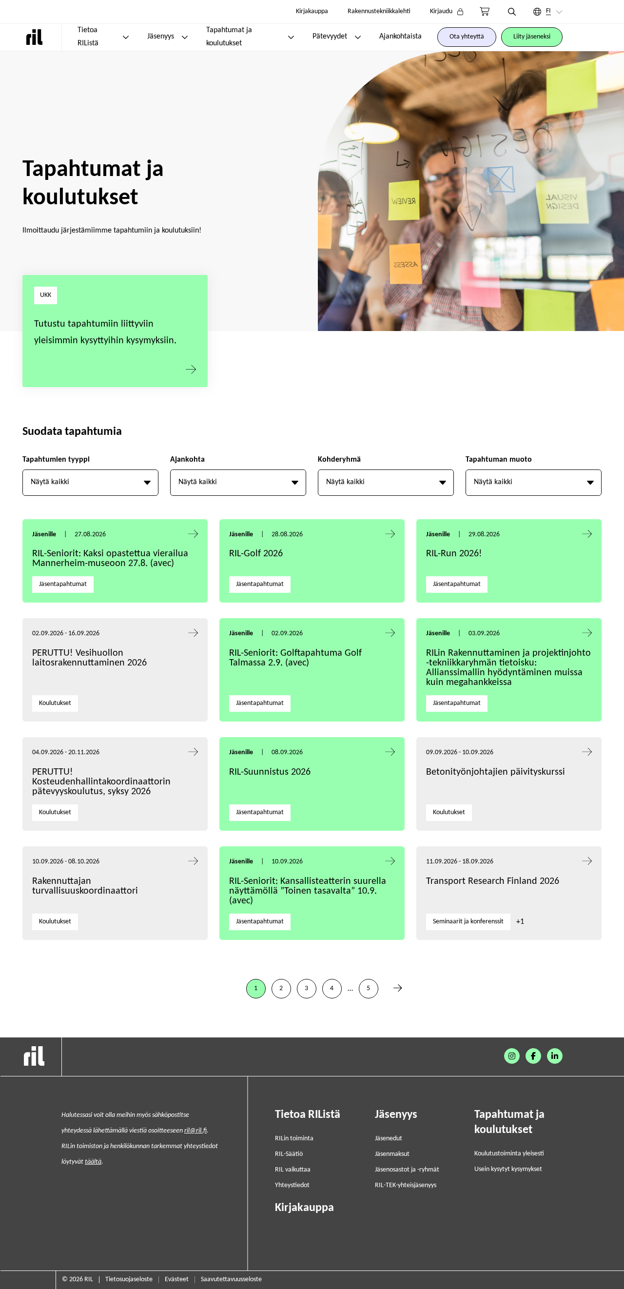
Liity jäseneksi (531, 36)
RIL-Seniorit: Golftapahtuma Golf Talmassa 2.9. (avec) (295, 658)
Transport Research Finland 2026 (492, 881)
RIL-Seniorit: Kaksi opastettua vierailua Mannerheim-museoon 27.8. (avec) (110, 558)
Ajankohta (187, 460)
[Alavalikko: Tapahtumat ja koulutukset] (291, 37)
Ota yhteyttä (466, 36)
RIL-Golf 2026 (256, 554)
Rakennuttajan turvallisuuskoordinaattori (85, 886)
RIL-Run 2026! (454, 554)
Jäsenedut (388, 1138)
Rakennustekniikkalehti (379, 11)
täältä (93, 1162)
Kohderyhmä (339, 460)
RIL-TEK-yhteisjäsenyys (405, 1185)
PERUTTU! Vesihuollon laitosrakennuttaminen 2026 (89, 658)
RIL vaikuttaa (293, 1169)
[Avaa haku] (512, 12)
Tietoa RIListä (88, 36)
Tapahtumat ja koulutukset (229, 36)
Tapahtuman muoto (499, 460)
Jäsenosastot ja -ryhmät (407, 1169)
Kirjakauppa (312, 11)
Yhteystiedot (292, 1185)
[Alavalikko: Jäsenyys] (185, 37)
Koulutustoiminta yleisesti (509, 1153)
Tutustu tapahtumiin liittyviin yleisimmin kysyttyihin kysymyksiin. (105, 332)
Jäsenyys (160, 36)
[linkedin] (555, 1056)
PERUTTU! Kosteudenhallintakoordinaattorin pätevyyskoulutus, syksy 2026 (101, 782)
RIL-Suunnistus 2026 (270, 772)
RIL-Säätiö (289, 1154)
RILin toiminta (294, 1138)
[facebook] (533, 1056)
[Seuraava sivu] (398, 988)
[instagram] (512, 1056)
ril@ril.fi (195, 1130)
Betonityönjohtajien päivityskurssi (496, 772)
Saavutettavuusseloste (231, 1279)
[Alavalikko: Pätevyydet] (358, 37)
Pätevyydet (329, 36)
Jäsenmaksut (392, 1154)
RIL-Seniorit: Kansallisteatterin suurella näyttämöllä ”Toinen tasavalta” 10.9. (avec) (307, 891)
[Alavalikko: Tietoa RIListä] (126, 37)
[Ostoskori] (484, 12)
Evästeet (177, 1279)
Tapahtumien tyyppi (56, 460)
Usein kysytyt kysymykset (508, 1169)
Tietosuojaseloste (129, 1279)
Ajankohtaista (400, 36)
